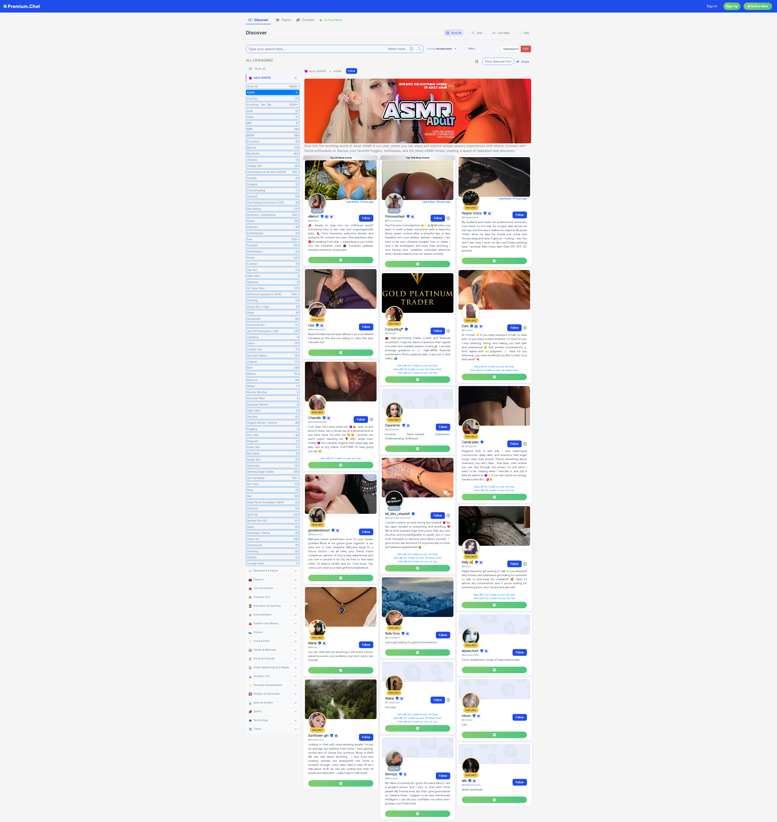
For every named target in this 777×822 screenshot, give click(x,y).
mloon (467, 716)
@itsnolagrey (392, 637)
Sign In (712, 6)
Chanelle (315, 418)
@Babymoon (315, 534)
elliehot (314, 217)
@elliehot (313, 220)
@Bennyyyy (391, 778)
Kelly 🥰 (468, 562)
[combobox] (480, 49)
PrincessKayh (395, 217)
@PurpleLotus (316, 739)
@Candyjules (469, 446)
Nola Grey (393, 634)
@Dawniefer (392, 429)
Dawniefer (393, 425)
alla (464, 781)
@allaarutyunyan (471, 784)
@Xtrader (390, 333)
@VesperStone (470, 217)
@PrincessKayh (393, 220)
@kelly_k (466, 566)
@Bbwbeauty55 (317, 329)
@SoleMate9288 (317, 421)
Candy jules (471, 442)
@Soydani (467, 330)
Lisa (311, 325)
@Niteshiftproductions (398, 517)
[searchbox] (486, 48)
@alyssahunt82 (470, 654)
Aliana (390, 698)
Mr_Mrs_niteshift (398, 514)
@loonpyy (467, 719)
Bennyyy (391, 774)
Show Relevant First (498, 61)
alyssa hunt (470, 651)
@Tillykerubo (392, 702)
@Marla (312, 647)
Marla (312, 643)
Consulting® (394, 329)
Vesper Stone (472, 213)
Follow (351, 70)
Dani (465, 326)
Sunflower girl (318, 736)
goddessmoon (319, 530)
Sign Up (732, 6)
